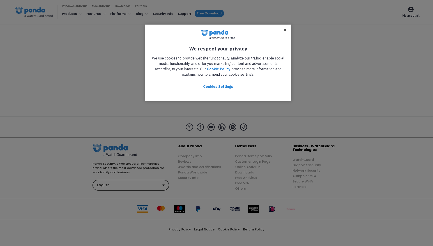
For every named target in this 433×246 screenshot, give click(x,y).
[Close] (285, 30)
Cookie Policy (218, 69)
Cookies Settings (218, 86)
